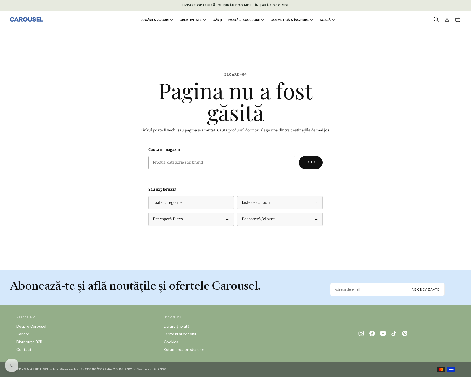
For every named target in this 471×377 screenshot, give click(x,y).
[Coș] (458, 19)
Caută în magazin (164, 149)
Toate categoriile (191, 202)
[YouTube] (383, 333)
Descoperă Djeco (191, 219)
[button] (436, 19)
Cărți (217, 20)
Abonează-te (426, 289)
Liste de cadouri (280, 202)
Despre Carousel (31, 326)
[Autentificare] (447, 19)
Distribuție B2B (29, 341)
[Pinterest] (404, 333)
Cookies (171, 341)
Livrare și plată (177, 326)
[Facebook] (372, 333)
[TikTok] (394, 333)
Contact (23, 349)
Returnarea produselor (184, 349)
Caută (311, 162)
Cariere (22, 333)
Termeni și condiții (180, 333)
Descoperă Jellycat (280, 219)
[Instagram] (361, 333)
